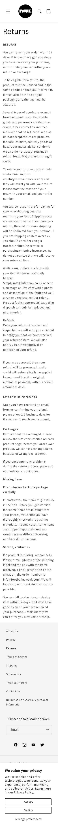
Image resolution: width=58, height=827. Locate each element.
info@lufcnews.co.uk (27, 283)
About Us (12, 631)
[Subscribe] (47, 729)
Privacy (10, 639)
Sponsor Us (13, 674)
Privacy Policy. (24, 792)
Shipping (11, 665)
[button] (8, 11)
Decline (28, 810)
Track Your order (16, 683)
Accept (28, 801)
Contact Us (13, 691)
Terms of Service (16, 657)
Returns (11, 648)
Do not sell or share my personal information (27, 702)
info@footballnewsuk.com (24, 179)
